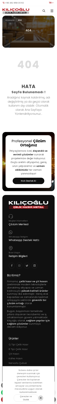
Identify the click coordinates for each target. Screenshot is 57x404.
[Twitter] (27, 266)
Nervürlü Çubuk (18, 363)
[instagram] (19, 266)
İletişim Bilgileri (18, 256)
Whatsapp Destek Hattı (24, 240)
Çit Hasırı (14, 353)
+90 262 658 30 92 (14, 2)
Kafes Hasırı (15, 358)
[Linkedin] (35, 266)
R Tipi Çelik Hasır (18, 349)
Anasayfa (10, 20)
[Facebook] (12, 266)
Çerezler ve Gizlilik (26, 398)
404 (20, 20)
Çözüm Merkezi (18, 224)
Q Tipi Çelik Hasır (18, 344)
